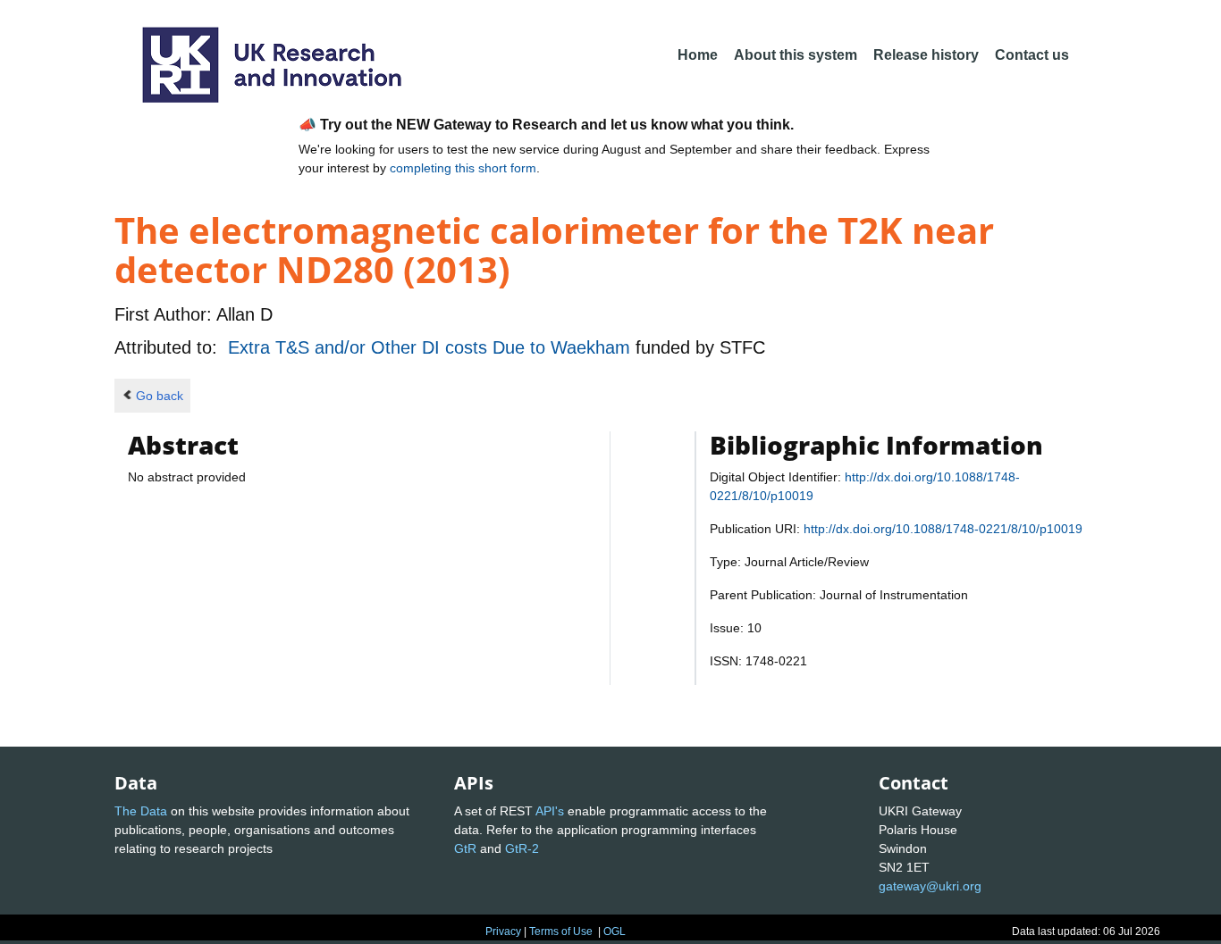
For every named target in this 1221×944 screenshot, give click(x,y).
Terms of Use (561, 931)
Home (698, 55)
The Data (140, 811)
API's (549, 811)
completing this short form (463, 168)
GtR (465, 848)
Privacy (503, 931)
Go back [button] (159, 395)
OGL (614, 931)
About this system (795, 55)
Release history (926, 55)
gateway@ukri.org (930, 886)
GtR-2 (522, 848)
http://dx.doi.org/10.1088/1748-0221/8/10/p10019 (943, 529)
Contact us (1032, 55)
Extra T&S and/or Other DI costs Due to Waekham (432, 347)
